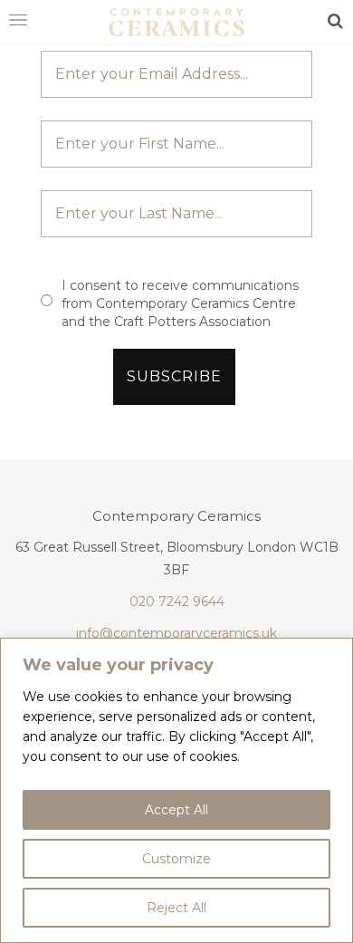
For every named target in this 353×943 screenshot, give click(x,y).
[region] (176, 790)
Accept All (176, 810)
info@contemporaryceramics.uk (176, 633)
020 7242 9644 (176, 601)
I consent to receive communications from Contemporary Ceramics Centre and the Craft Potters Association (180, 303)
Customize (176, 859)
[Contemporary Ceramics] (176, 21)
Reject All (176, 908)
